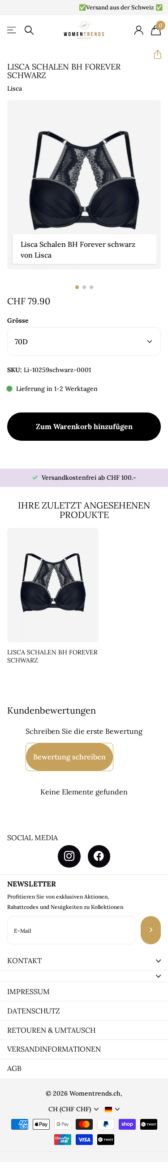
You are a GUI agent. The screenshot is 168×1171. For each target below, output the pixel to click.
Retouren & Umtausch (51, 1030)
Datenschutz (33, 1010)
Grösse (18, 320)
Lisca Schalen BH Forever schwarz (52, 656)
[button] (154, 54)
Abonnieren (151, 930)
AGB (14, 1068)
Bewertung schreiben (69, 756)
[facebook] (99, 856)
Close (84, 961)
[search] (29, 30)
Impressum (28, 991)
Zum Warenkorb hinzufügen (84, 426)
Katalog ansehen (12, 30)
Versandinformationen (54, 1048)
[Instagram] (69, 856)
